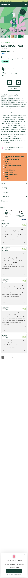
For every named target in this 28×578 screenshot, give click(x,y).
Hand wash (10, 42)
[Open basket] (21, 4)
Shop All (3, 42)
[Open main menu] (26, 4)
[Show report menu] (24, 243)
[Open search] (18, 4)
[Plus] (18, 82)
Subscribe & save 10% (11, 74)
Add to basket (14, 88)
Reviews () (4, 53)
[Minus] (9, 82)
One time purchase (10, 69)
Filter (4, 221)
